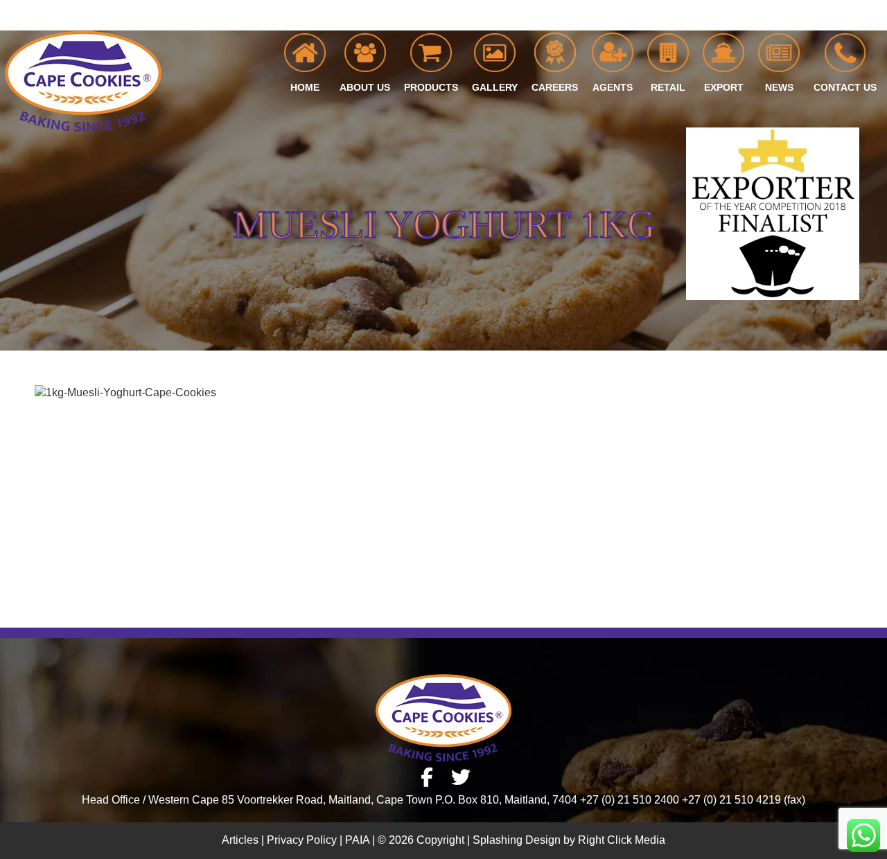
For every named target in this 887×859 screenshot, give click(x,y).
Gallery (495, 87)
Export (724, 87)
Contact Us (845, 87)
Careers (555, 87)
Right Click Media (621, 840)
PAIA (357, 840)
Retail (668, 87)
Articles (240, 840)
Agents (612, 87)
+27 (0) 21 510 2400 (835, 15)
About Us (365, 87)
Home (304, 87)
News (779, 87)
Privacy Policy (302, 840)
